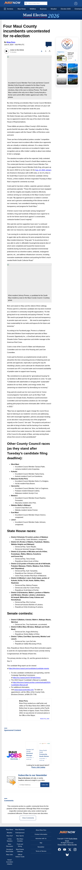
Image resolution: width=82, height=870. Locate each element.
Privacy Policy (62, 844)
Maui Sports (20, 836)
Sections (10, 9)
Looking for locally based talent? (37, 766)
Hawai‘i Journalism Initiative (9, 862)
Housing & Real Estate (9, 850)
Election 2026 (66, 9)
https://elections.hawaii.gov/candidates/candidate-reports (29, 668)
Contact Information (41, 834)
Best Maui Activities (20, 840)
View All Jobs (14, 759)
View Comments (28, 818)
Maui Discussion (9, 845)
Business (43, 9)
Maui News (22, 9)
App (41, 842)
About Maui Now (41, 830)
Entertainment (20, 832)
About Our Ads (72, 844)
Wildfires (33, 9)
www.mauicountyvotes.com (24, 690)
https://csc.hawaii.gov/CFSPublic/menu (26, 677)
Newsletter (41, 847)
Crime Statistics (9, 840)
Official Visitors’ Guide (19, 855)
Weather (54, 9)
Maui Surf (9, 836)
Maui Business (19, 829)
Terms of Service (41, 851)
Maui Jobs (9, 854)
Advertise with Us (41, 838)
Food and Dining (20, 845)
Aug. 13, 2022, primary (43, 170)
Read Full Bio (45, 718)
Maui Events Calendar (20, 850)
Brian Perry (11, 42)
